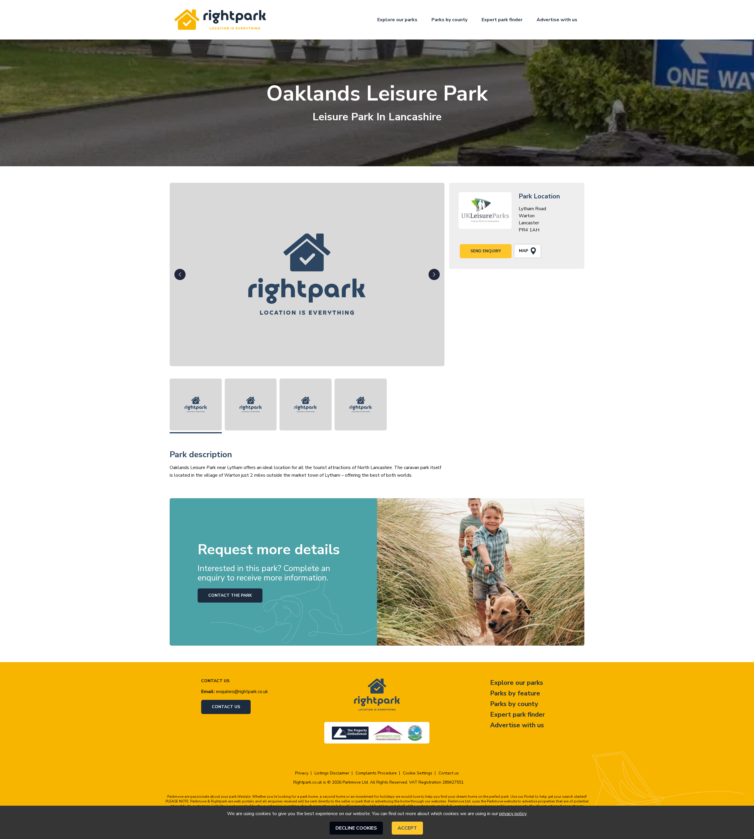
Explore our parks (397, 20)
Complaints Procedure (376, 773)
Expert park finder (502, 20)
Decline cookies (356, 828)
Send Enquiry (485, 251)
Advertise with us (557, 20)
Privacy (301, 773)
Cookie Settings (417, 773)
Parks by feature (515, 693)
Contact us (226, 707)
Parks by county (449, 20)
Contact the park (230, 595)
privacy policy (512, 813)
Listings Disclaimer (332, 773)
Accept (407, 828)
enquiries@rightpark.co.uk (242, 691)
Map (523, 251)
